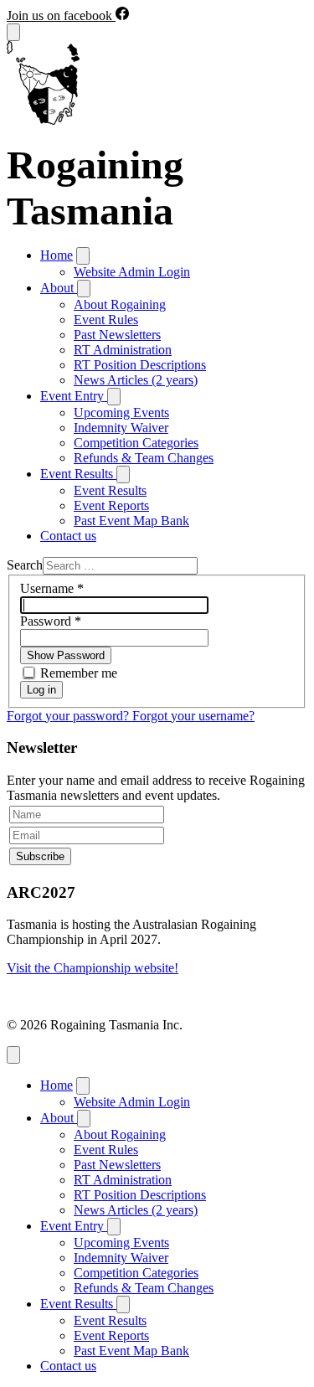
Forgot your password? (69, 716)
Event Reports (111, 505)
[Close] (13, 1055)
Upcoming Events (121, 412)
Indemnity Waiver (121, 427)
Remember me (78, 673)
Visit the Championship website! (92, 968)
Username (52, 588)
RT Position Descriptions (140, 365)
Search (25, 565)
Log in (41, 689)
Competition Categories (136, 443)
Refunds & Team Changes (144, 458)
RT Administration (123, 350)
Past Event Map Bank (131, 520)
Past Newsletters (117, 334)
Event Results (110, 490)
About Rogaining (120, 304)
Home (56, 255)
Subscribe (40, 856)
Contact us (68, 536)
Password (50, 621)
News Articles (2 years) (136, 380)
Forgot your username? (193, 716)
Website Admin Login (132, 272)
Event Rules (106, 319)
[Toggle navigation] (13, 32)
